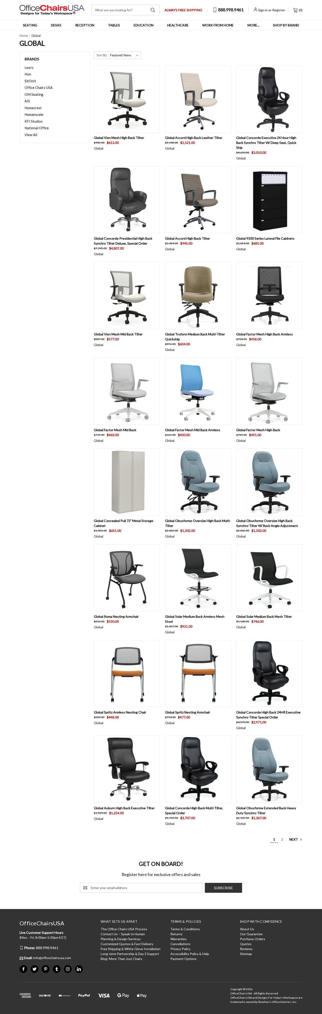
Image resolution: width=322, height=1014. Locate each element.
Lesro (29, 67)
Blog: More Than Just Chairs (121, 959)
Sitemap (246, 954)
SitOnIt (30, 81)
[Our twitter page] (35, 969)
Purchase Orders (252, 939)
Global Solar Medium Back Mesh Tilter (264, 616)
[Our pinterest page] (46, 969)
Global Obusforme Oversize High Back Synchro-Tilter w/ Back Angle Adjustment (267, 523)
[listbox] (125, 55)
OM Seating (34, 94)
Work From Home (218, 25)
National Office (37, 128)
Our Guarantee (251, 934)
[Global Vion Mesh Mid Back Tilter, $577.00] (127, 295)
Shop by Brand (286, 25)
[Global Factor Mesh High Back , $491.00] (269, 391)
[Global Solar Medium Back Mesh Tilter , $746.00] (269, 577)
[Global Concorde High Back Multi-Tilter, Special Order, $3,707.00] (198, 769)
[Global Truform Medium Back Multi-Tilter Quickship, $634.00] (198, 295)
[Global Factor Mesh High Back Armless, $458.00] (269, 295)
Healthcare (178, 25)
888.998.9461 (230, 9)
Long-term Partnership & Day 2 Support (130, 954)
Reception (84, 25)
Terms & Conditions (185, 929)
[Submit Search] (153, 10)
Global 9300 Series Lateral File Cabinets (265, 238)
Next (294, 839)
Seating (30, 25)
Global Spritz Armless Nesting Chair (120, 712)
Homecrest (33, 108)
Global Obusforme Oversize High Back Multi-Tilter (198, 523)
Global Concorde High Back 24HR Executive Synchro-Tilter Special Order (268, 714)
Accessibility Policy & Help (189, 954)
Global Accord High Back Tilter (187, 238)
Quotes (246, 944)
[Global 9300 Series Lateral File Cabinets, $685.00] (269, 199)
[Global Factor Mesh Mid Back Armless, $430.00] (198, 391)
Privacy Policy (180, 949)
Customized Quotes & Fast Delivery (127, 944)
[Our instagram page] (68, 969)
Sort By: (102, 55)
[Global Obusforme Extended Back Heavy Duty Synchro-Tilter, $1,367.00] (269, 769)
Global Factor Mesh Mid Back (115, 430)
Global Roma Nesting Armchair (116, 616)
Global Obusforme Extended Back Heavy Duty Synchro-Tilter (266, 810)
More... (253, 25)
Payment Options (183, 959)
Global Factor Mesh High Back (258, 430)
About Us (247, 929)
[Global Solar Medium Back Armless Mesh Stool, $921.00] (198, 577)
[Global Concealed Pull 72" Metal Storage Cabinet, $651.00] (127, 482)
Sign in (263, 10)
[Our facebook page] (23, 969)
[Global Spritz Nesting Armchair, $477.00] (198, 673)
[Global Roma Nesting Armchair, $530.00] (127, 577)
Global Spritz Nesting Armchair (187, 712)
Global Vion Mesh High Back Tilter (119, 138)
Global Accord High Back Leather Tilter (193, 138)
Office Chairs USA (39, 87)
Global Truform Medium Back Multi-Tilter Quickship (195, 336)
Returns (176, 934)
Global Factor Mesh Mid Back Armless (192, 430)
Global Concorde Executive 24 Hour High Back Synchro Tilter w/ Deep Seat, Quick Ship (266, 143)
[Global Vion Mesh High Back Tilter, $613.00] (127, 99)
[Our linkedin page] (79, 969)
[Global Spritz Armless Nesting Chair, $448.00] (127, 673)
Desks (56, 25)
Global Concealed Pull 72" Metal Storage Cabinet (123, 523)
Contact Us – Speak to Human (123, 934)
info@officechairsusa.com (47, 958)
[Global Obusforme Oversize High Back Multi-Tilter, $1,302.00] (198, 482)
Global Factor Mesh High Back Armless (264, 334)
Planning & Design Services (121, 939)
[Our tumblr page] (57, 969)
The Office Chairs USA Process (124, 929)
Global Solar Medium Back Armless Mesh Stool (194, 618)
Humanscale (34, 114)
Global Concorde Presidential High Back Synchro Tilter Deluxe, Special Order (123, 240)
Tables (114, 25)
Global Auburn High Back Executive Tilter (124, 808)
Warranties (178, 939)
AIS (27, 101)
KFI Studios (34, 121)
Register (278, 10)
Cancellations (180, 944)
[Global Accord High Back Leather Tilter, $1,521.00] (198, 99)
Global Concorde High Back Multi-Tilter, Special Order (194, 810)
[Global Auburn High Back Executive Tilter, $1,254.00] (127, 769)
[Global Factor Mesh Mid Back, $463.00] (127, 391)
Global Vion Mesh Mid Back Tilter (118, 334)
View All (31, 135)
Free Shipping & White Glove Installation (131, 949)
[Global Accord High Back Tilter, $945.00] (198, 199)
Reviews (246, 949)
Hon (28, 74)
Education (143, 25)
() (300, 10)
